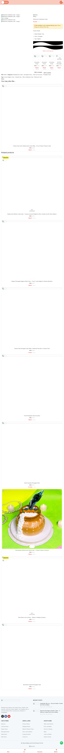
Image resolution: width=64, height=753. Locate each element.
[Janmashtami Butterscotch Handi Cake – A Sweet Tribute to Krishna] (32, 519)
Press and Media (48, 726)
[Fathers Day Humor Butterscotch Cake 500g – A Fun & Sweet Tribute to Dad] (32, 115)
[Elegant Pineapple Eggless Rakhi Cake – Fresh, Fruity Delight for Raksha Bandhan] (32, 250)
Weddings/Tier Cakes (18, 74)
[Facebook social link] (5, 79)
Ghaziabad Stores (5, 731)
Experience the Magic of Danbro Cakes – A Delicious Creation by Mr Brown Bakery (50, 711)
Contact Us (25, 736)
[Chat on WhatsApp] (61, 742)
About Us (3, 724)
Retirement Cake (38, 77)
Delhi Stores (4, 736)
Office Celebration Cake (27, 77)
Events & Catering (48, 729)
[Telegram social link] (9, 79)
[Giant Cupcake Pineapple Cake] (32, 452)
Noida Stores (4, 734)
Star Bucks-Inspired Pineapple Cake (32, 684)
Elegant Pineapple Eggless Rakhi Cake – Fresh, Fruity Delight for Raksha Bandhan (31, 281)
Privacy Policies (26, 724)
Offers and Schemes (48, 724)
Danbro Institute (47, 736)
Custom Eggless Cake (9, 77)
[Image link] (10, 702)
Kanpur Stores (4, 729)
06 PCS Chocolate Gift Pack (59, 64)
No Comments (49, 706)
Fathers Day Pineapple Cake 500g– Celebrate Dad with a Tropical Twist (32, 348)
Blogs (45, 731)
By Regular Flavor (28, 74)
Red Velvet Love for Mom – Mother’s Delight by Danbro (32, 617)
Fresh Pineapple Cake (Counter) (32, 415)
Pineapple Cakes (47, 74)
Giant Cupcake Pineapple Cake (32, 483)
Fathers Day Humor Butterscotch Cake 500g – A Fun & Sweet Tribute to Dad (32, 146)
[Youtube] (9, 716)
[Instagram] (2, 716)
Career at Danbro (48, 734)
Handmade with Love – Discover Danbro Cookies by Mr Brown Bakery (51, 704)
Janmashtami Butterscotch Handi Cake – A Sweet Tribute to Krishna (32, 550)
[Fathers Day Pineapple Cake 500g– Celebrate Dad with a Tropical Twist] (32, 317)
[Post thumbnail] (36, 705)
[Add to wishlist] (38, 58)
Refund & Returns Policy (28, 729)
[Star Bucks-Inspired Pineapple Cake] (32, 653)
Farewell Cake (18, 77)
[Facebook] (5, 716)
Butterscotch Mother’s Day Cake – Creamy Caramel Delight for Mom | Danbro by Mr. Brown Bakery (32, 214)
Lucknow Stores (4, 726)
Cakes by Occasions (37, 74)
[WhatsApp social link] (7, 79)
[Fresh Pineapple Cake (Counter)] (32, 384)
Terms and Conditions (27, 731)
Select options (36, 58)
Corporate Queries (26, 734)
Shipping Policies (26, 726)
